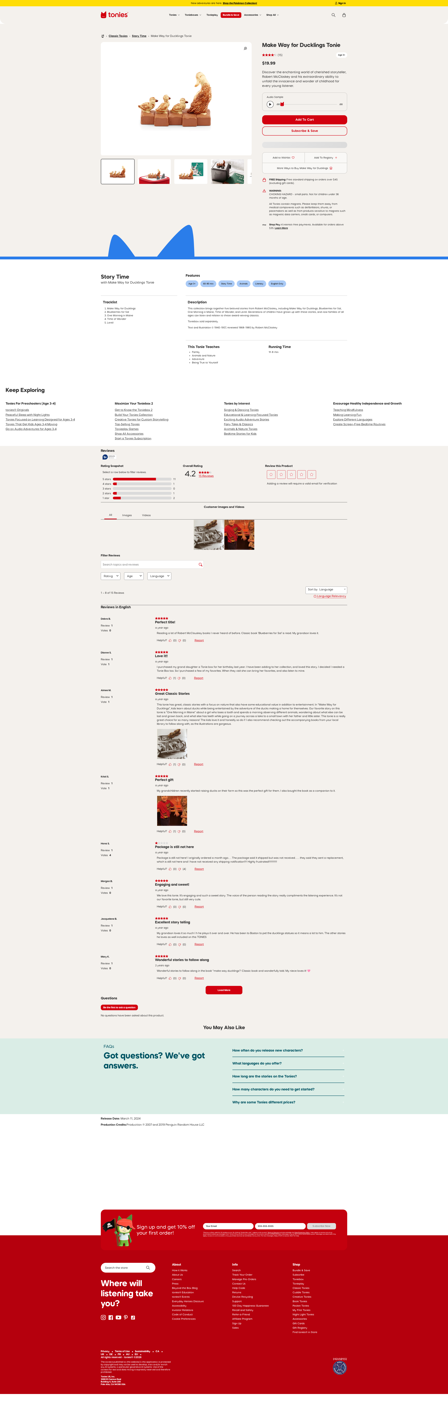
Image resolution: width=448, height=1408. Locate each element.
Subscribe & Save (304, 130)
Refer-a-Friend (241, 1314)
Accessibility (179, 1305)
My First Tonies (301, 1310)
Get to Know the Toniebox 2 (133, 409)
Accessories (251, 15)
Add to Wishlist (281, 157)
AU (128, 1354)
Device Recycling (242, 1297)
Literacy (259, 284)
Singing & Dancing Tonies (241, 409)
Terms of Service (273, 1232)
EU (136, 1354)
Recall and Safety (242, 1310)
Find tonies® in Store (305, 1332)
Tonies (173, 15)
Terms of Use (122, 1351)
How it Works (179, 1270)
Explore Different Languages (352, 419)
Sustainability (142, 1351)
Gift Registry (300, 1328)
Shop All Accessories (129, 433)
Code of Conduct (182, 1314)
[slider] (309, 104)
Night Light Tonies (303, 1314)
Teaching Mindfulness (348, 409)
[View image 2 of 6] (154, 171)
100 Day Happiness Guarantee (250, 1305)
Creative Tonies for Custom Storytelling (141, 419)
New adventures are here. (224, 3)
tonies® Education (183, 1292)
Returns (236, 1292)
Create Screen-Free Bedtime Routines (359, 424)
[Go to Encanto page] (340, 1367)
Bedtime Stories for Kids (240, 433)
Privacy (105, 1351)
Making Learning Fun (347, 414)
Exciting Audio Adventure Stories (246, 419)
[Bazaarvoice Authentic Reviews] (110, 457)
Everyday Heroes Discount (188, 1301)
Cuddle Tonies (301, 1292)
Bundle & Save (231, 15)
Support (237, 1301)
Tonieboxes (191, 15)
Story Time (139, 36)
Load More (224, 990)
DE (111, 1354)
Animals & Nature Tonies (240, 429)
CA (157, 1351)
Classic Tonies (118, 36)
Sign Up (236, 1323)
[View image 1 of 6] (118, 171)
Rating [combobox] (108, 576)
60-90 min (208, 284)
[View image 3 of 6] (191, 171)
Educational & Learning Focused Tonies (251, 414)
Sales (235, 1328)
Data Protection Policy (302, 1232)
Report (199, 640)
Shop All (271, 15)
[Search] (333, 15)
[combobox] (331, 589)
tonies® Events (181, 1297)
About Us (177, 1274)
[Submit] (149, 1268)
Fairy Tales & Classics (238, 424)
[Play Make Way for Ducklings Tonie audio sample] (270, 104)
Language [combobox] (157, 576)
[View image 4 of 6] (227, 171)
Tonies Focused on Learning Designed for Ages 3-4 (40, 419)
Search (236, 1270)
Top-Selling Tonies (127, 424)
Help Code (238, 1288)
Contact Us (239, 1283)
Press (175, 1283)
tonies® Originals (17, 409)
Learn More (281, 228)
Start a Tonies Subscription (133, 438)
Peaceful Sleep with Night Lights (28, 414)
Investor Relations (182, 1310)
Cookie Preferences (184, 1319)
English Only (277, 284)
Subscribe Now (321, 1226)
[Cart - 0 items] (344, 15)
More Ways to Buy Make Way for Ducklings (302, 168)
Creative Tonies (302, 1297)
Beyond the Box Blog (185, 1288)
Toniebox (298, 1279)
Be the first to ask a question (119, 1007)
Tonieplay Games (127, 429)
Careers (177, 1279)
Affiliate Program (242, 1319)
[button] (271, 474)
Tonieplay (212, 15)
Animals (244, 284)
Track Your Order (242, 1274)
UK (102, 1354)
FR (119, 1354)
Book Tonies (300, 1301)
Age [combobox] (130, 576)
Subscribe (298, 1274)
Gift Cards (299, 1323)
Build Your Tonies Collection (134, 414)
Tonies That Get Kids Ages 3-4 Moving (31, 424)
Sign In (342, 3)
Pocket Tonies (301, 1305)
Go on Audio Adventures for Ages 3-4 (31, 429)
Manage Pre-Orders (244, 1279)
